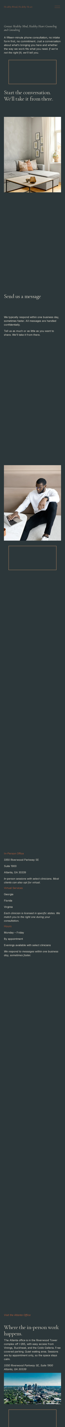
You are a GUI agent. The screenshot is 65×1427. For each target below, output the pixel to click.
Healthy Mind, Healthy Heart (18, 6)
